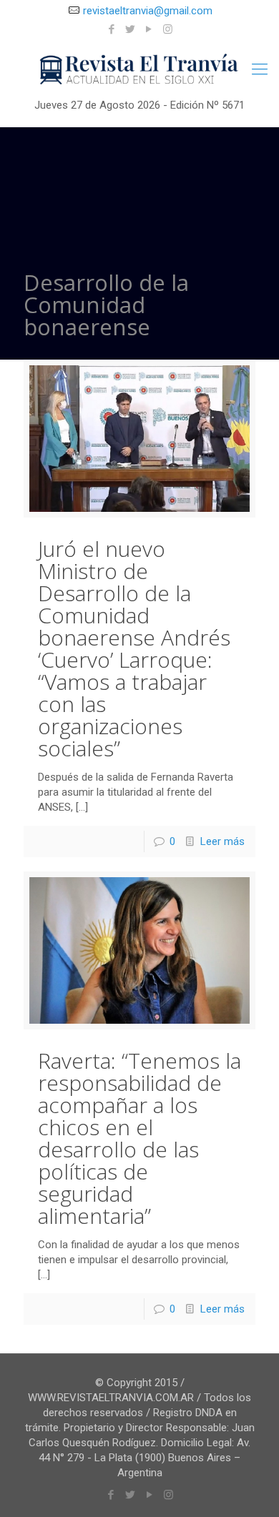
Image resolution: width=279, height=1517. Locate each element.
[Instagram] (167, 29)
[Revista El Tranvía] (139, 69)
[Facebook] (111, 29)
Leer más (222, 841)
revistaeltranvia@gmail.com (147, 10)
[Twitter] (130, 29)
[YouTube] (149, 29)
